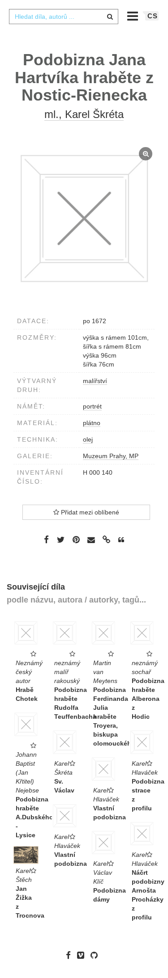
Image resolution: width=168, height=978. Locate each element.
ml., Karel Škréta (84, 114)
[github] (96, 955)
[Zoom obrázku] (84, 218)
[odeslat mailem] (91, 540)
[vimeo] (83, 955)
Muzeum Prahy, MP (110, 455)
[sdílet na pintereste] (76, 539)
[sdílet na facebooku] (46, 539)
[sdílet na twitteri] (61, 539)
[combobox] (63, 16)
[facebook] (70, 955)
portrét (92, 406)
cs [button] (152, 16)
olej (88, 439)
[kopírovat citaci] (121, 540)
